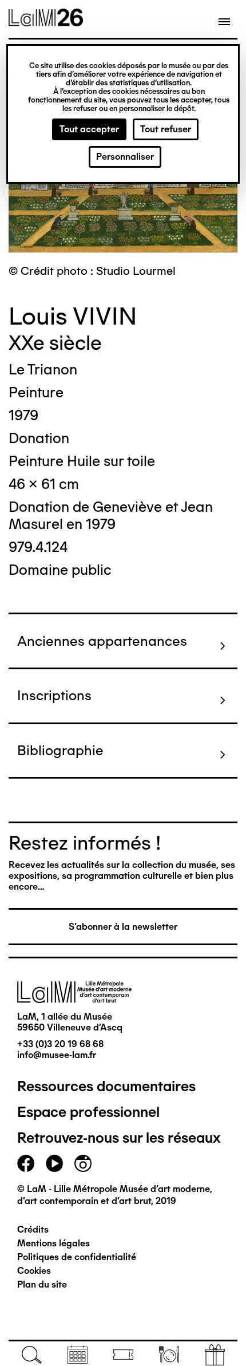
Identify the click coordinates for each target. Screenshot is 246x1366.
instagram (83, 1163)
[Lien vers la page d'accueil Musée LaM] (46, 22)
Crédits (33, 1229)
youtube (54, 1163)
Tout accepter (89, 129)
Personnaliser (125, 156)
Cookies (34, 1270)
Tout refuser (165, 129)
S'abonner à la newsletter (123, 926)
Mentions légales (53, 1243)
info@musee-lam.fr (56, 1054)
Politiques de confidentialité (76, 1256)
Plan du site (42, 1284)
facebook (25, 1163)
